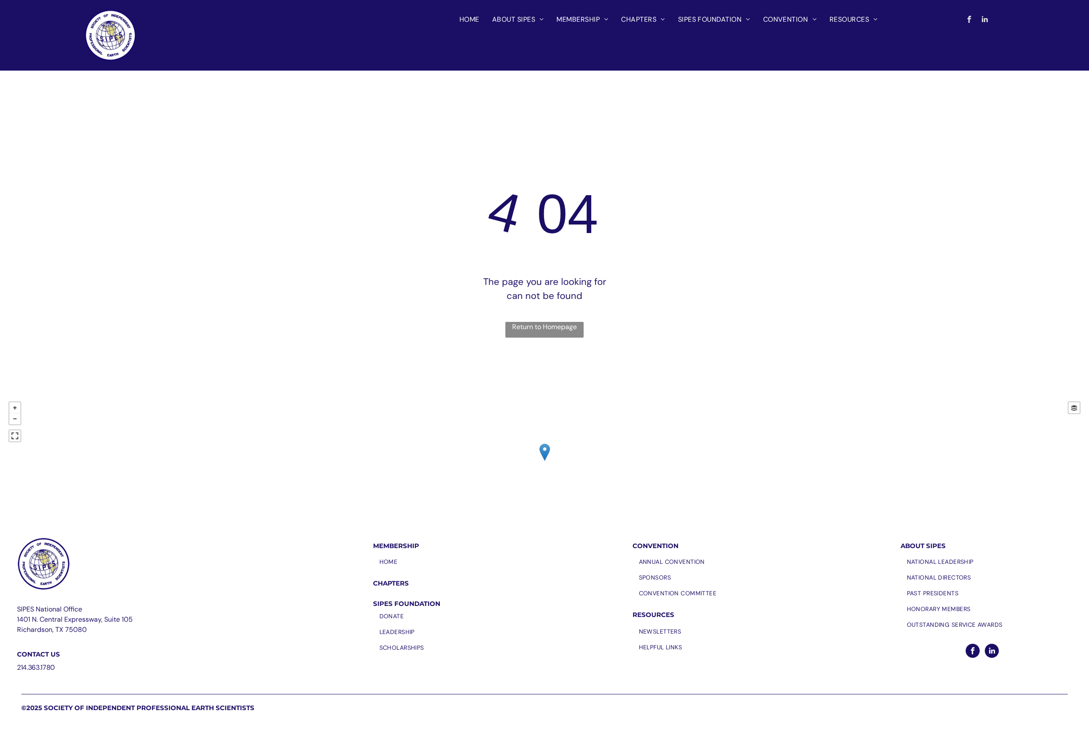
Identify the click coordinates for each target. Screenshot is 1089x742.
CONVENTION (655, 546)
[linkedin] (985, 20)
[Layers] (1074, 407)
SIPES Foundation (406, 604)
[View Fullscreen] (14, 435)
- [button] (14, 418)
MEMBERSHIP (396, 546)
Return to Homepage (544, 326)
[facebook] (969, 20)
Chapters (391, 583)
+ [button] (14, 407)
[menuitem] (469, 19)
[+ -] (544, 461)
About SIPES (923, 546)
